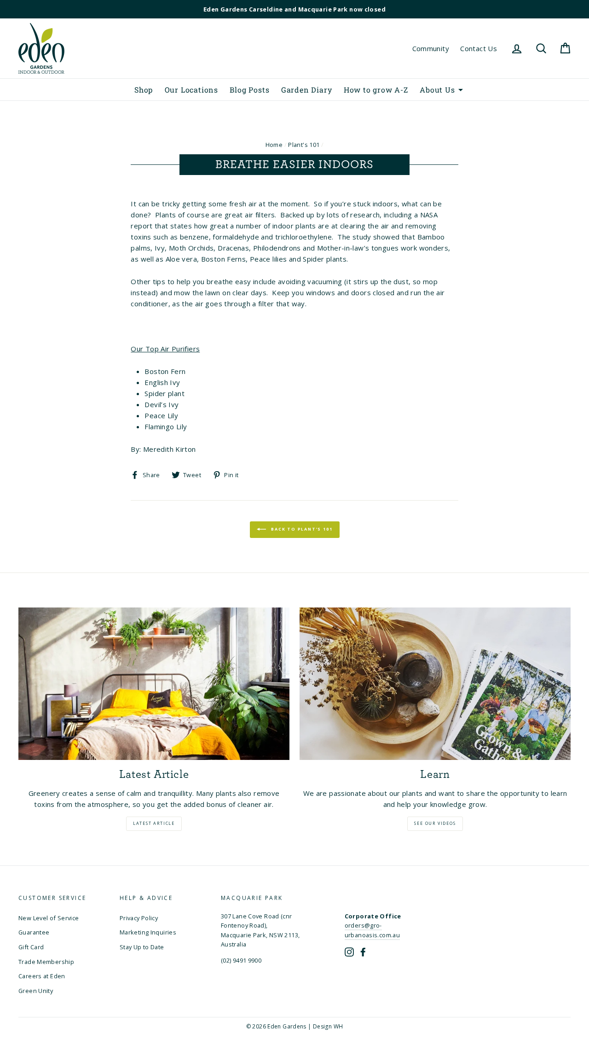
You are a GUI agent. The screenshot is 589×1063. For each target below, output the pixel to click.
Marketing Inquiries (148, 932)
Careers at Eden (41, 976)
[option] (294, 9)
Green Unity (35, 991)
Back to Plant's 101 (301, 529)
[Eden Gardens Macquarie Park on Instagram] (350, 951)
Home (274, 144)
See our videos (435, 823)
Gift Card (31, 947)
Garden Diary (306, 89)
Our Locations (191, 89)
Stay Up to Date (142, 947)
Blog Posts (249, 89)
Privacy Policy (139, 918)
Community (430, 48)
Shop (143, 89)
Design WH (328, 1026)
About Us (437, 89)
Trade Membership (46, 962)
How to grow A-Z (376, 89)
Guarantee (33, 932)
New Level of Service (48, 918)
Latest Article (154, 823)
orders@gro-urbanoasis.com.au (372, 930)
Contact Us (478, 48)
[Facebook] (363, 951)
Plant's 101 (303, 144)
